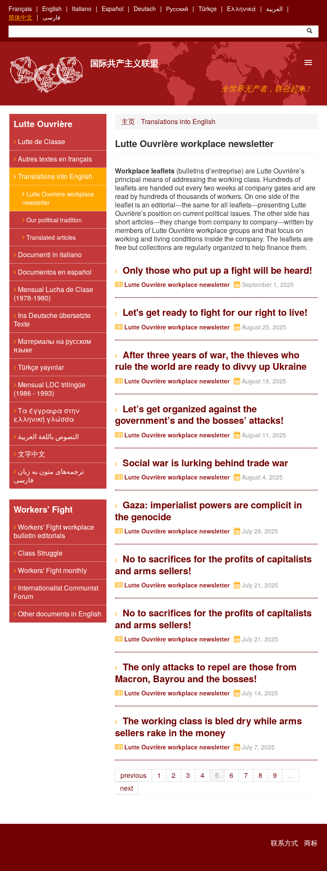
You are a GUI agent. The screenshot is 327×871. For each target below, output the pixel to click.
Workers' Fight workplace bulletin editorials (54, 531)
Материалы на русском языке (52, 345)
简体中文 (20, 17)
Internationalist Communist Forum (56, 592)
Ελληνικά (241, 8)
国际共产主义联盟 (124, 63)
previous (133, 775)
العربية (274, 8)
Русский (177, 8)
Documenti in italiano (49, 254)
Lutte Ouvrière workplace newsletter (58, 198)
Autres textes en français (54, 159)
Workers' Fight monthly (51, 570)
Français (20, 8)
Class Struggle (39, 553)
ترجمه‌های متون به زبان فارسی (49, 475)
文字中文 (30, 454)
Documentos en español (54, 272)
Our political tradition (53, 220)
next (126, 788)
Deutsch (145, 8)
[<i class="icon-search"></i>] (309, 31)
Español (112, 8)
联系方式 (284, 843)
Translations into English (54, 176)
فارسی (51, 17)
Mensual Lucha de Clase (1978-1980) (53, 293)
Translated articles (50, 237)
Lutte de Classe (40, 141)
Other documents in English (58, 613)
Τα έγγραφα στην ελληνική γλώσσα (46, 415)
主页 (128, 121)
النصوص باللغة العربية (47, 436)
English (52, 8)
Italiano (82, 8)
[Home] (46, 75)
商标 (311, 843)
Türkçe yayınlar (40, 367)
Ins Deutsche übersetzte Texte (52, 319)
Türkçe (207, 8)
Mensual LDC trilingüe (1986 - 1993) (50, 389)
